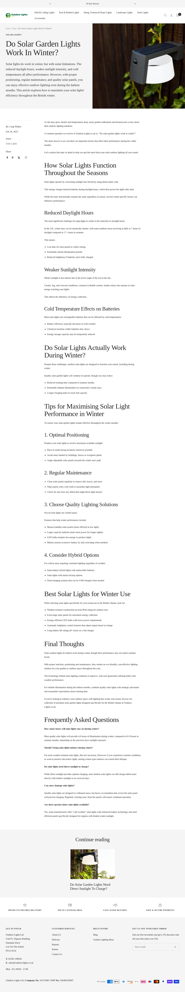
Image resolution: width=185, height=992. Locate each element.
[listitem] (7, 157)
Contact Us (57, 954)
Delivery (56, 939)
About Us (56, 935)
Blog (14, 28)
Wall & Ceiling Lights (44, 12)
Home (8, 28)
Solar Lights (142, 12)
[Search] (165, 15)
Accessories (39, 18)
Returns (55, 944)
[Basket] (177, 15)
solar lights (81, 221)
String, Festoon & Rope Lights (98, 12)
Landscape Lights (124, 12)
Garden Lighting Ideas (103, 939)
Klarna (55, 949)
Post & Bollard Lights (69, 12)
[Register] (175, 947)
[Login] (171, 15)
